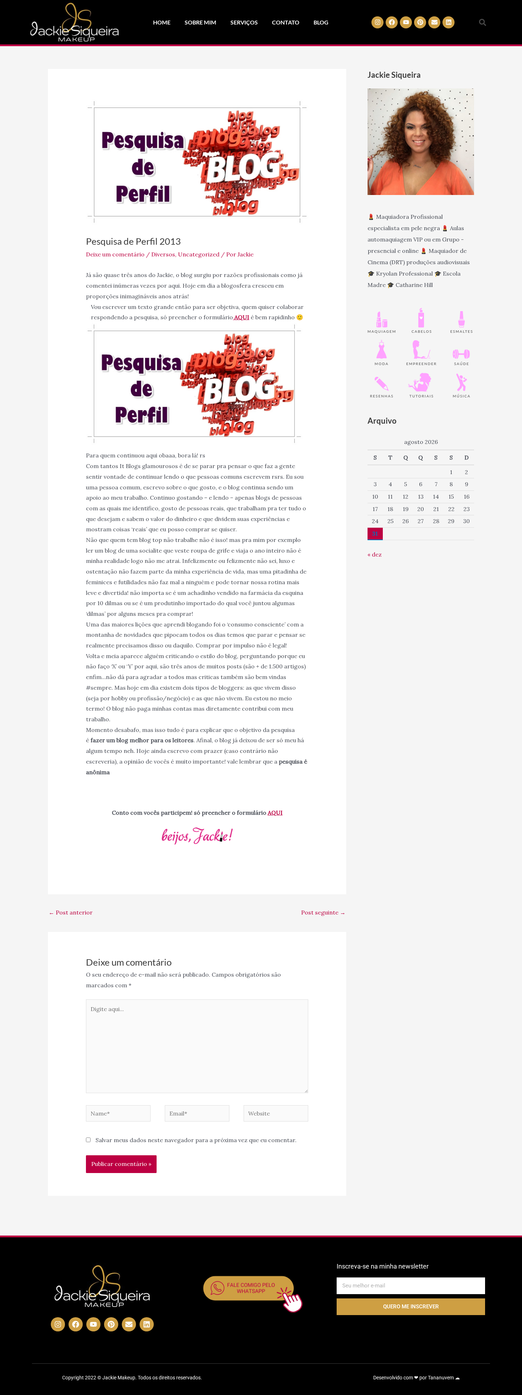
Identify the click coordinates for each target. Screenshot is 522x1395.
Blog (321, 22)
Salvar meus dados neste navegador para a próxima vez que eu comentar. (196, 1140)
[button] (482, 22)
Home (161, 22)
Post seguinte (323, 912)
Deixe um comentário (115, 254)
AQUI (275, 812)
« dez (375, 554)
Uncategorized (198, 254)
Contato (285, 22)
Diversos (163, 254)
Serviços (244, 22)
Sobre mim (200, 22)
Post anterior (71, 912)
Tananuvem (441, 1377)
